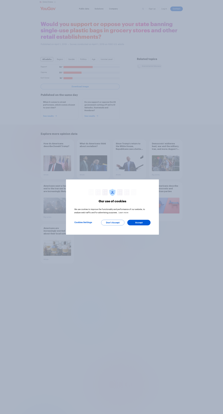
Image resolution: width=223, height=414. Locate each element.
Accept (139, 222)
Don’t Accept (113, 222)
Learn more (123, 212)
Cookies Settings (83, 222)
